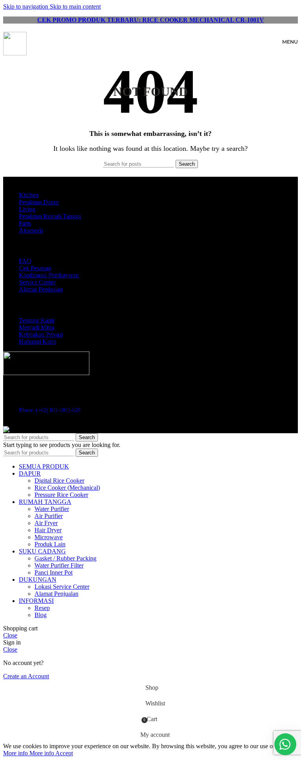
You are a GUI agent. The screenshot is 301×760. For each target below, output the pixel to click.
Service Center (37, 282)
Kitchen (28, 195)
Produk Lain (49, 544)
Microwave (48, 537)
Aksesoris (31, 230)
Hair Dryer (48, 530)
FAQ (25, 261)
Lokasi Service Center (61, 586)
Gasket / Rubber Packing (65, 558)
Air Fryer (46, 523)
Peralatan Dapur (39, 202)
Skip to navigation (26, 6)
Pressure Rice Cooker (61, 494)
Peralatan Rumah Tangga (50, 216)
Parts (25, 223)
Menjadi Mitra (36, 327)
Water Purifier (51, 508)
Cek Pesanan (35, 268)
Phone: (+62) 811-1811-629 (49, 410)
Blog (40, 615)
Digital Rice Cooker (59, 480)
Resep (42, 607)
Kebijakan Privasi (41, 334)
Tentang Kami (36, 320)
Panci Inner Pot (53, 572)
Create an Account (26, 676)
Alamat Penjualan (41, 289)
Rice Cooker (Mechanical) (67, 487)
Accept (64, 753)
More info (28, 753)
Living (27, 209)
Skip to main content (75, 6)
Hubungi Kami (37, 341)
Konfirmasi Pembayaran (49, 275)
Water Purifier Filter (58, 565)
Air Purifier (48, 516)
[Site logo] (15, 53)
